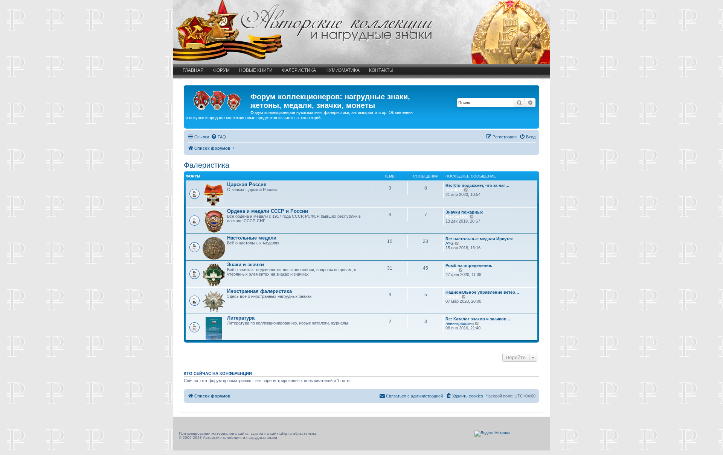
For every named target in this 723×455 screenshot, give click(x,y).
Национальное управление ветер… (482, 292)
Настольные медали (251, 238)
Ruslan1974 (456, 216)
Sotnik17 (454, 190)
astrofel (453, 296)
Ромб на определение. (468, 265)
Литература (241, 318)
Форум (221, 70)
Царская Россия (247, 184)
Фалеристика (299, 70)
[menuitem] (218, 136)
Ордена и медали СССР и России (267, 211)
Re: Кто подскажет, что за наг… (477, 185)
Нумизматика (342, 70)
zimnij (451, 270)
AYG (449, 243)
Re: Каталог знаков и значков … (478, 319)
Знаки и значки (245, 264)
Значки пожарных (464, 212)
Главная (193, 70)
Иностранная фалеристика (259, 291)
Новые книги (256, 70)
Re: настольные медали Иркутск (479, 239)
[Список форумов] (218, 99)
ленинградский (459, 323)
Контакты (381, 70)
